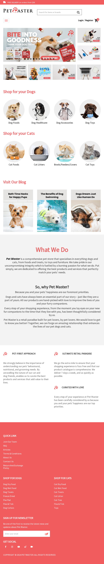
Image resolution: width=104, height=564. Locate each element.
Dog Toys (90, 122)
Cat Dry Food (60, 484)
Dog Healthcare (39, 122)
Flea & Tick (8, 504)
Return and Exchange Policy (13, 466)
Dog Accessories (64, 122)
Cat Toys (90, 164)
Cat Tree (58, 500)
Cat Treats (59, 492)
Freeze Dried (9, 496)
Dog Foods (14, 122)
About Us (7, 457)
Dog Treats (8, 492)
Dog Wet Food (9, 488)
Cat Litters (39, 164)
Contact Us (8, 461)
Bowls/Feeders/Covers (65, 164)
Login (81, 20)
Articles (6, 449)
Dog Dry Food (9, 484)
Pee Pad (7, 500)
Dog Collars (8, 507)
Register (89, 20)
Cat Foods (14, 164)
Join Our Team (10, 441)
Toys (56, 507)
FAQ (5, 445)
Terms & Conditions (12, 453)
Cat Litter (58, 496)
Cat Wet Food (60, 488)
